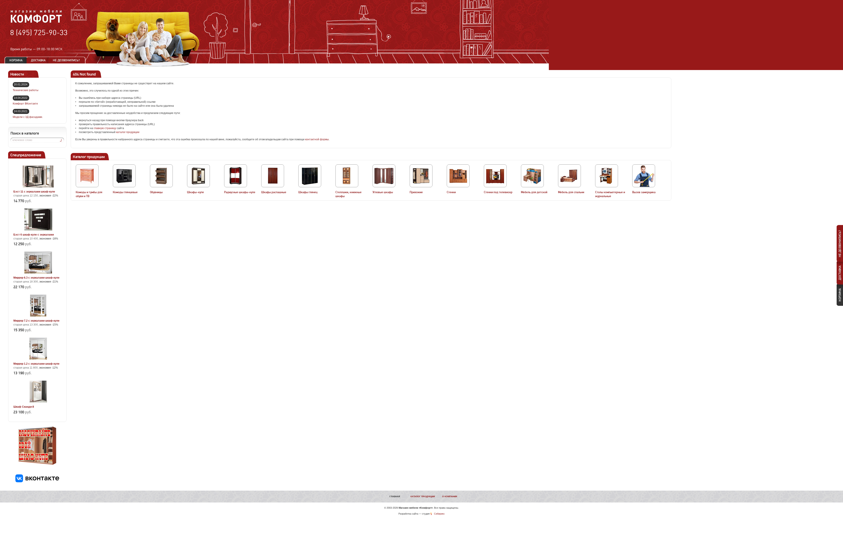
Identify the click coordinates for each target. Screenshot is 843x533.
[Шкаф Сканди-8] (38, 401)
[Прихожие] (421, 176)
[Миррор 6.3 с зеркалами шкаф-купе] (38, 272)
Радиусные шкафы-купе (239, 192)
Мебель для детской (534, 192)
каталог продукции (127, 132)
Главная (394, 496)
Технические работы (25, 90)
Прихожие (416, 192)
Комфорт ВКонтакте (25, 103)
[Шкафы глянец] (310, 176)
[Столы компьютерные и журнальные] (607, 176)
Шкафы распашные (273, 192)
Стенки (451, 192)
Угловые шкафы (383, 192)
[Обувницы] (161, 176)
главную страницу (105, 128)
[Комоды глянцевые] (124, 176)
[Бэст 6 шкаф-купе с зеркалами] (38, 229)
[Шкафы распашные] (273, 176)
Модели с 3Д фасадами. (28, 117)
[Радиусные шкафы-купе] (236, 176)
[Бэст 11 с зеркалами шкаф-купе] (38, 186)
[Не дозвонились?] (67, 60)
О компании (449, 496)
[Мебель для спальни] (569, 176)
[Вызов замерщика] (644, 176)
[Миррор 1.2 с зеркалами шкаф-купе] (38, 358)
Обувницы (156, 192)
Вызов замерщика (644, 192)
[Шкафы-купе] (198, 176)
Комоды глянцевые (125, 192)
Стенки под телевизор (498, 192)
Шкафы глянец (307, 192)
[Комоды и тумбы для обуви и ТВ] (87, 176)
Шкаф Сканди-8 (23, 406)
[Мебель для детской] (532, 176)
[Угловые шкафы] (384, 176)
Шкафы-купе (195, 192)
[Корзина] (16, 60)
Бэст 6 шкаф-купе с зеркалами (33, 234)
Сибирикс (439, 513)
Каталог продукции (423, 496)
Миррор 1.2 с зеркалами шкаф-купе (36, 363)
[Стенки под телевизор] (495, 176)
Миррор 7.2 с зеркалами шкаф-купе (36, 320)
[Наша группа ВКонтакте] (37, 481)
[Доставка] (38, 60)
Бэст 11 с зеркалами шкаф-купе (34, 191)
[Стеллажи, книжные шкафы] (347, 176)
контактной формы (317, 139)
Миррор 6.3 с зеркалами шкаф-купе (36, 277)
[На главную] (36, 22)
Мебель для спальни (571, 192)
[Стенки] (458, 176)
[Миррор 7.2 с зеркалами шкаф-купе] (38, 315)
